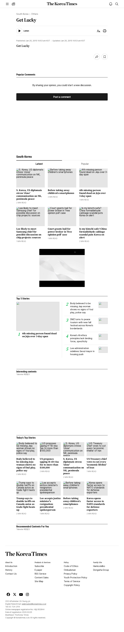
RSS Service (40, 574)
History (8, 570)
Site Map (39, 581)
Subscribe (39, 566)
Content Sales (42, 577)
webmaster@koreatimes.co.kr (34, 604)
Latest (39, 163)
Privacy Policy (70, 574)
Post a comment (62, 96)
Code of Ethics (71, 566)
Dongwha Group (101, 570)
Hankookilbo (99, 566)
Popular (85, 163)
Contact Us (11, 574)
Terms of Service (72, 581)
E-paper (38, 570)
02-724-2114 (14, 607)
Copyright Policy (72, 585)
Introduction (11, 566)
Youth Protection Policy (75, 577)
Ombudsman (70, 570)
